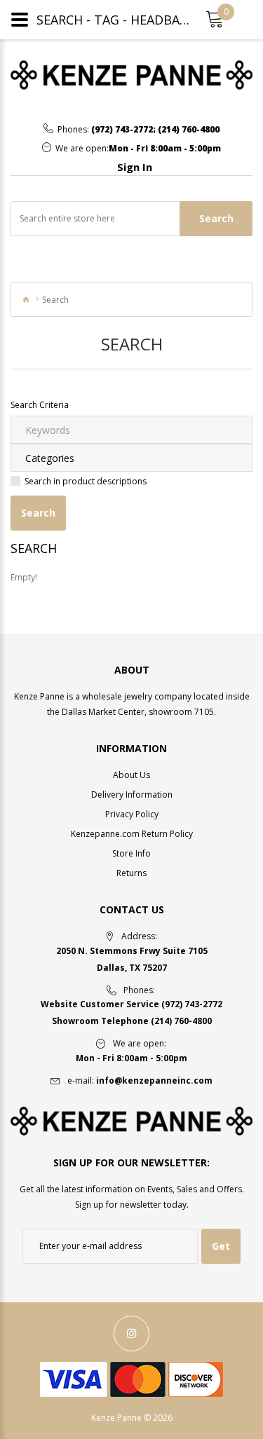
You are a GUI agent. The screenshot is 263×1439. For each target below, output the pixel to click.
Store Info (131, 853)
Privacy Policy (132, 814)
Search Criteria (40, 405)
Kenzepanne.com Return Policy (132, 834)
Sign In (134, 166)
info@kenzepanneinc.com (154, 1080)
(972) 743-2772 (122, 129)
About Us (131, 775)
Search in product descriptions (86, 481)
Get (221, 1246)
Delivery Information (132, 794)
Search (216, 218)
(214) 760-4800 (189, 129)
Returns (131, 873)
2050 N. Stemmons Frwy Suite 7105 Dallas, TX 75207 (132, 959)
